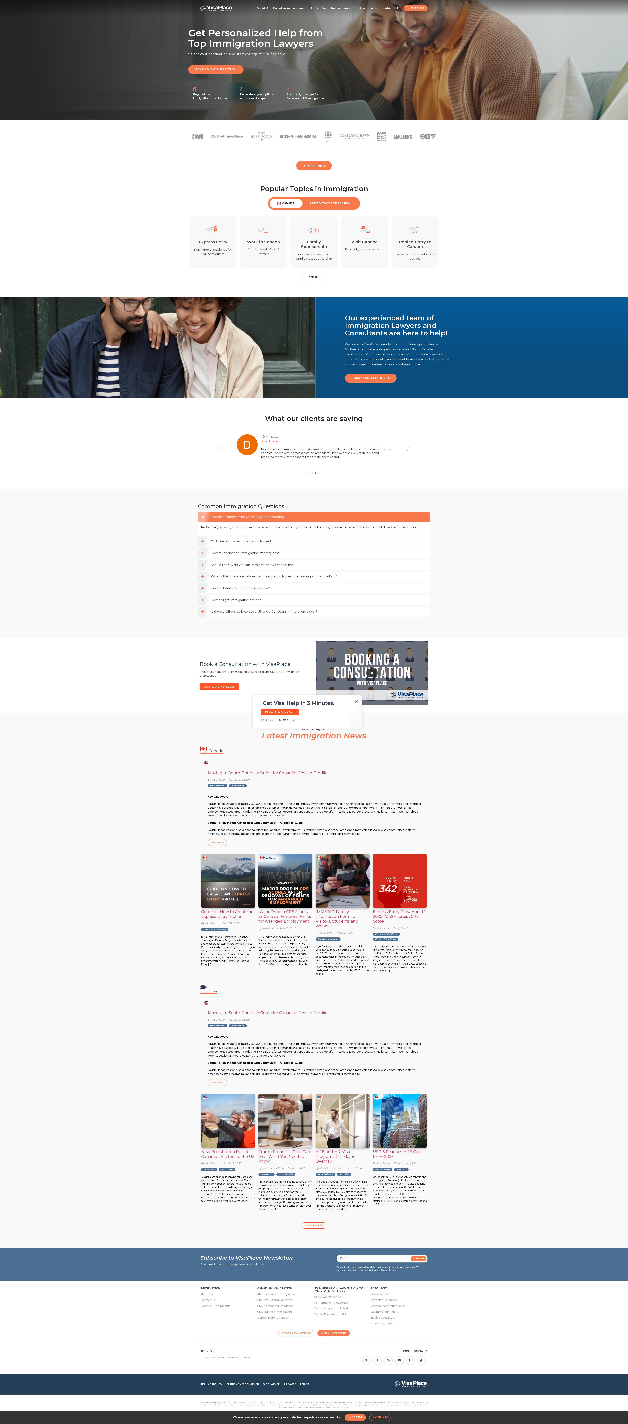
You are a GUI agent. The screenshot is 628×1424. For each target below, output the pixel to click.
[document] (314, 712)
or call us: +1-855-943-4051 (278, 719)
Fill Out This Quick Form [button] (280, 712)
